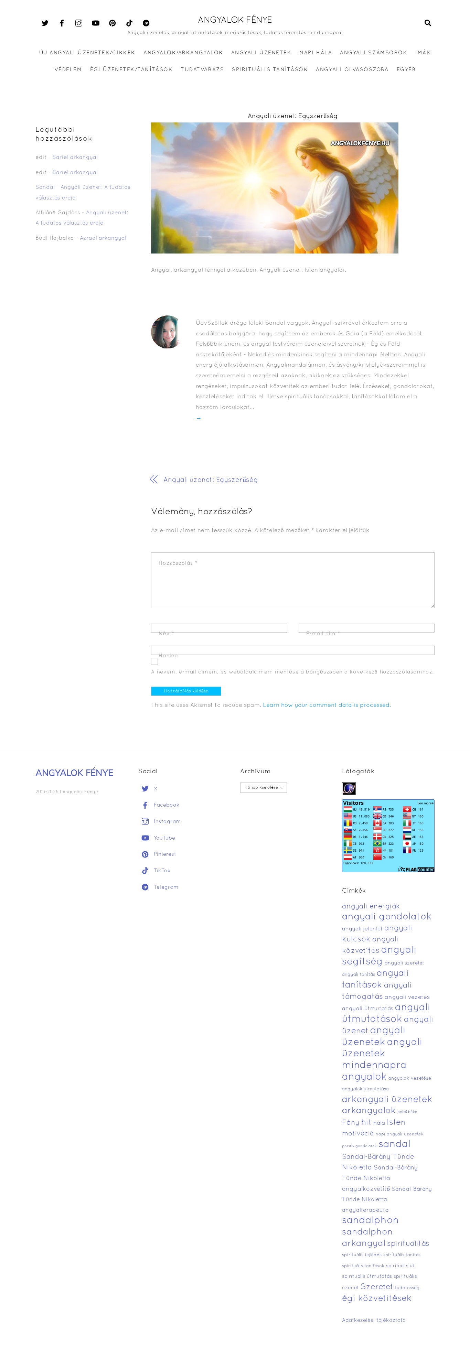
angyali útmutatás (367, 1008)
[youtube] (96, 23)
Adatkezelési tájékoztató (374, 1320)
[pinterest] (112, 23)
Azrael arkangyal (103, 238)
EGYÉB (406, 69)
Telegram (165, 887)
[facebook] (62, 23)
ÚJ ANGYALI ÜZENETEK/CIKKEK (87, 53)
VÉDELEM (68, 69)
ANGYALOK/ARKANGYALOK (183, 53)
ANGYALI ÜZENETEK (261, 53)
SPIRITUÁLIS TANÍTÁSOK (270, 69)
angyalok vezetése (409, 1078)
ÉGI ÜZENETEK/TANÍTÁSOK (131, 69)
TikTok (161, 871)
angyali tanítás (358, 975)
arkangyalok (369, 1111)
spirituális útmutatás (367, 1276)
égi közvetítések (377, 1299)
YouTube (163, 838)
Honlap (168, 656)
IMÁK (423, 53)
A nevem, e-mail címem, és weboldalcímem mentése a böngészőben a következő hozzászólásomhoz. (292, 672)
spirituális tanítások (363, 1266)
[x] (45, 23)
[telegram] (146, 23)
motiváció (358, 1134)
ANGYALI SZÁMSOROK (373, 53)
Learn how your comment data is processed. (327, 705)
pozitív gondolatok (359, 1146)
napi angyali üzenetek (400, 1134)
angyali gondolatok (387, 917)
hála (379, 1123)
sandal (394, 1144)
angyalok (364, 1077)
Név (166, 634)
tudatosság (407, 1288)
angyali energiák (371, 907)
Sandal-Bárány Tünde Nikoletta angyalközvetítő (380, 1178)
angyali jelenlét (362, 929)
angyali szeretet (404, 963)
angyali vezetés (407, 997)
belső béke (407, 1112)
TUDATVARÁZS (202, 69)
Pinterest (164, 854)
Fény (351, 1123)
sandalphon (370, 1220)
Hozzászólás (178, 563)
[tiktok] (129, 23)
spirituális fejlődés (362, 1255)
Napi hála (315, 53)
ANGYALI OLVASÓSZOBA (352, 69)
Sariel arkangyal (75, 157)
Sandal (45, 187)
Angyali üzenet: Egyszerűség (293, 116)
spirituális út (400, 1266)
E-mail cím (323, 634)
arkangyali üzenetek (387, 1100)
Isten (396, 1122)
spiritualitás (408, 1244)
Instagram (166, 821)
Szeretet (377, 1287)
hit (366, 1122)
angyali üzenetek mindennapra (382, 1054)
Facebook (166, 805)
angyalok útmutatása (365, 1089)
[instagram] (79, 23)
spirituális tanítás (401, 1255)
